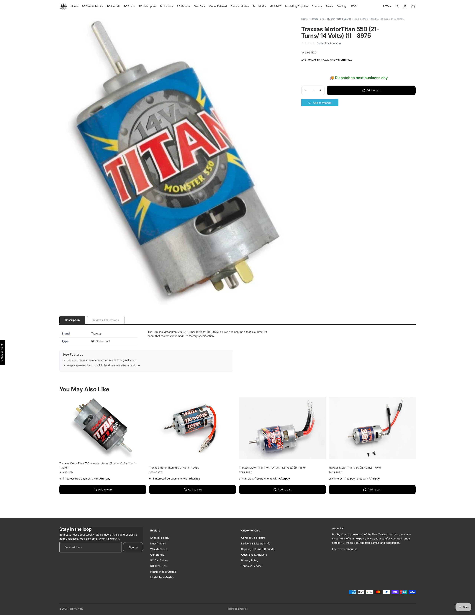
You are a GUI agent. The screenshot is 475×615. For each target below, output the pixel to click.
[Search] (397, 6)
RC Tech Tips (158, 565)
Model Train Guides (162, 577)
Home (304, 18)
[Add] (140, 453)
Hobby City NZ (75, 608)
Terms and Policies (238, 608)
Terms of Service (251, 565)
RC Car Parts (317, 18)
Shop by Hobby (159, 537)
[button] (319, 102)
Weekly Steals (158, 549)
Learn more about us (344, 549)
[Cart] (413, 6)
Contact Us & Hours (253, 537)
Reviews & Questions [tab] (105, 320)
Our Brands (157, 554)
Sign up (133, 547)
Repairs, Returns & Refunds (257, 549)
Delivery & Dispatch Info (255, 543)
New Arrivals (158, 543)
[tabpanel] (237, 351)
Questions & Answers (254, 554)
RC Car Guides (159, 560)
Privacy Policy (249, 560)
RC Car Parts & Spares (339, 18)
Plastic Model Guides (163, 571)
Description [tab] (72, 320)
